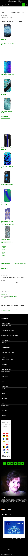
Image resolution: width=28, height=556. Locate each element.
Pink (3, 391)
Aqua (3, 374)
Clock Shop (4, 410)
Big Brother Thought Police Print (14, 538)
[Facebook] (4, 463)
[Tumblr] (8, 463)
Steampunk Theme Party (7, 328)
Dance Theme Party (6, 323)
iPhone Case (3, 10)
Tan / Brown (4, 398)
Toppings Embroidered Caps (7, 359)
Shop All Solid (4, 294)
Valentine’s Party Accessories (8, 330)
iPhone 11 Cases (4, 297)
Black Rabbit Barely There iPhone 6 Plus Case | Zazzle (12, 276)
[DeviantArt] (22, 463)
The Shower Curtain (6, 412)
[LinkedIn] (15, 463)
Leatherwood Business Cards (8, 352)
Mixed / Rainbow (5, 386)
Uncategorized (10, 10)
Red (2, 395)
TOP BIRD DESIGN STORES (6, 362)
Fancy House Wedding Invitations (9, 345)
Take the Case (4, 357)
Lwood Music (4, 354)
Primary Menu (26, 4)
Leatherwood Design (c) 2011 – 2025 (8, 549)
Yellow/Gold (4, 400)
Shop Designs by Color (5, 371)
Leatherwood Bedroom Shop (8, 408)
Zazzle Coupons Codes (5, 332)
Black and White (5, 376)
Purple (3, 393)
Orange (3, 388)
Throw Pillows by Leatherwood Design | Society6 (11, 281)
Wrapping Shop (5, 364)
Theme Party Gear (4, 318)
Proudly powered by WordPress (6, 554)
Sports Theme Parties (6, 325)
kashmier (10, 17)
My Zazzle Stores (4, 337)
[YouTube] (19, 463)
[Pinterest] (11, 463)
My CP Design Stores (5, 405)
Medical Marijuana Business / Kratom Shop (9, 335)
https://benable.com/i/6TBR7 (7, 310)
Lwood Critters (5, 415)
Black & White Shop (6, 340)
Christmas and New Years (7, 320)
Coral (3, 381)
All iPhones (3, 300)
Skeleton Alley (5, 349)
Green (3, 383)
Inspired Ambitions (6, 5)
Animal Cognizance (7, 509)
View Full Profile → (4, 505)
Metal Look (4, 403)
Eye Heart (4, 342)
